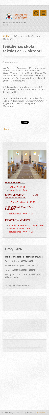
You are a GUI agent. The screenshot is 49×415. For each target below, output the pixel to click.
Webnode (41, 412)
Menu (43, 13)
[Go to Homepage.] (16, 17)
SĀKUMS (7, 36)
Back (6, 129)
